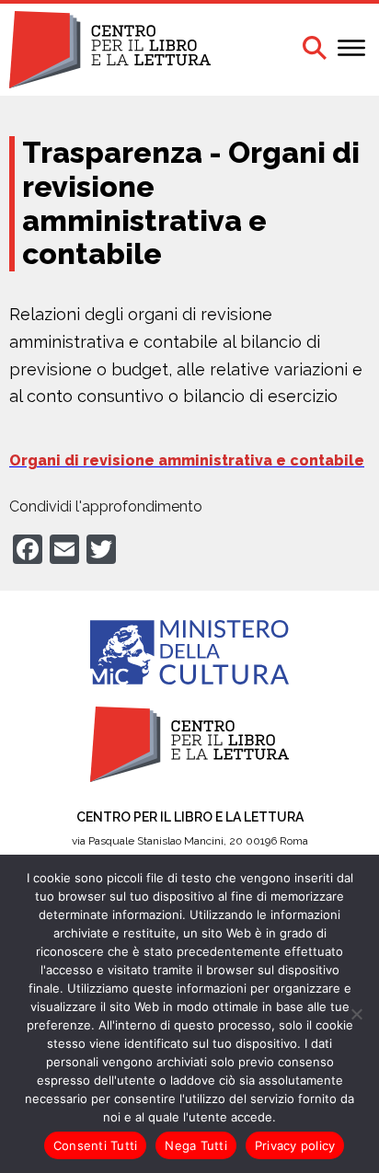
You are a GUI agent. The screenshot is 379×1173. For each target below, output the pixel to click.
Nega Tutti (196, 1145)
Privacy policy (295, 1145)
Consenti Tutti (95, 1145)
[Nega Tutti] (356, 1014)
